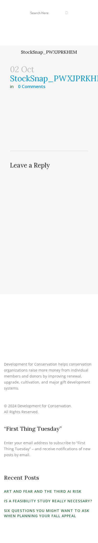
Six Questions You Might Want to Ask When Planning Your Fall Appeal (46, 513)
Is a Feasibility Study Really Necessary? (48, 500)
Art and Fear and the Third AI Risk (43, 491)
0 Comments (31, 86)
